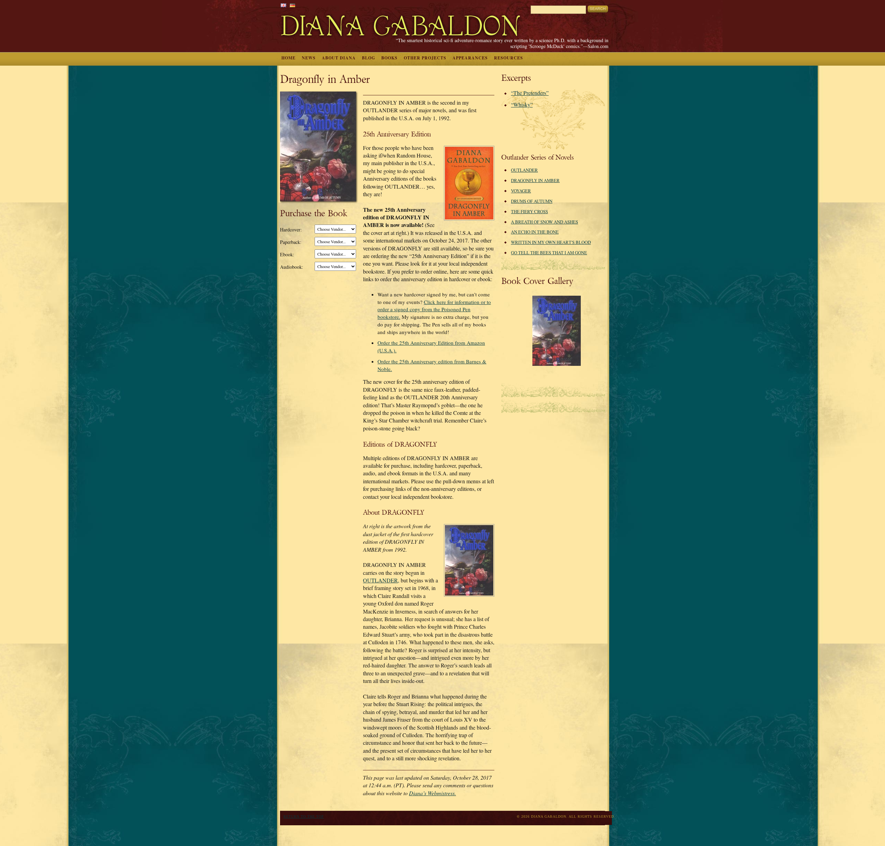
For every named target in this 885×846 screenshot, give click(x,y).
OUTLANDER (524, 170)
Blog (368, 58)
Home (288, 58)
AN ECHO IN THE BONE (535, 232)
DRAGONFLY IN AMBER (535, 180)
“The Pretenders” (530, 92)
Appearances (470, 58)
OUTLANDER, (381, 580)
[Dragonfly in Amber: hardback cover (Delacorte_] (556, 364)
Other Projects (425, 58)
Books (389, 58)
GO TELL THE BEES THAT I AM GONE (549, 252)
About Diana (339, 58)
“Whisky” (522, 104)
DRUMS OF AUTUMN (531, 201)
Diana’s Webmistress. (432, 793)
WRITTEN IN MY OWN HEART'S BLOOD (551, 242)
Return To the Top (303, 816)
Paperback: (290, 242)
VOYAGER (521, 191)
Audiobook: (291, 267)
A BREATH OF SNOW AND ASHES (544, 222)
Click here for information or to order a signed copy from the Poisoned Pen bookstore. (434, 309)
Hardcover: (291, 229)
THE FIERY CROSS (529, 211)
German (292, 5)
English (283, 5)
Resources (508, 58)
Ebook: (287, 254)
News (309, 58)
